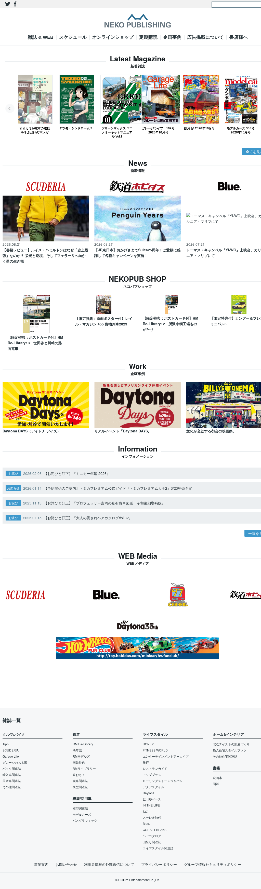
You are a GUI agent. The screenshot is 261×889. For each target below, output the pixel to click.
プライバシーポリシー (159, 864)
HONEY (148, 744)
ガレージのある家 (15, 762)
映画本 (217, 777)
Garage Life (11, 756)
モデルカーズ (82, 814)
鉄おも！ (79, 774)
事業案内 (41, 864)
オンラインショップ (113, 37)
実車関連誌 (80, 780)
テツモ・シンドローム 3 (75, 128)
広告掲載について (205, 37)
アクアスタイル (153, 787)
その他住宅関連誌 (225, 756)
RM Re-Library (83, 744)
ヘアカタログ (152, 835)
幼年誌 (77, 750)
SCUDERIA (11, 750)
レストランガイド (155, 768)
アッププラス (152, 774)
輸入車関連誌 (12, 774)
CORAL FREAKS (154, 829)
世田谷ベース (152, 799)
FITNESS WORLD (155, 750)
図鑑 (216, 784)
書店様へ (238, 37)
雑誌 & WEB (41, 37)
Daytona (148, 793)
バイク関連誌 (12, 768)
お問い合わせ (66, 864)
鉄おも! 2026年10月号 (199, 128)
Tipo (6, 744)
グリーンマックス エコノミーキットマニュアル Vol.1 (117, 132)
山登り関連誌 (152, 842)
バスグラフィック (85, 820)
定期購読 (148, 37)
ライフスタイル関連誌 (158, 848)
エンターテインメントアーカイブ (166, 756)
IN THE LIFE (151, 805)
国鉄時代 (79, 762)
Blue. (146, 823)
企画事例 (172, 37)
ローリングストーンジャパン (162, 780)
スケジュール (73, 37)
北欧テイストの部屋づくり (231, 744)
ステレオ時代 (152, 817)
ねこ (146, 811)
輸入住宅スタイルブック (229, 750)
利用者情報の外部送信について (109, 864)
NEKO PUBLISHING (138, 21)
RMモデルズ (81, 756)
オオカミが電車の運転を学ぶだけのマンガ (34, 130)
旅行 (146, 762)
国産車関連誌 (12, 780)
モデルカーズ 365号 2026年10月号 (240, 130)
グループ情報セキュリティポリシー (212, 864)
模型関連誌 (80, 787)
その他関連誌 (12, 787)
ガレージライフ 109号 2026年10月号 (158, 130)
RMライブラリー (84, 768)
